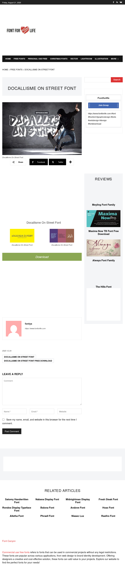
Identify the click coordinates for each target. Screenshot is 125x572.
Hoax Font (108, 507)
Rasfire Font (108, 516)
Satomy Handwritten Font (16, 500)
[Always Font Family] (103, 247)
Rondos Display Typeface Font (16, 509)
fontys (28, 323)
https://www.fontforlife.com (35, 328)
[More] (70, 162)
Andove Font (77, 507)
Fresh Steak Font (108, 499)
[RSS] (117, 2)
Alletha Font (17, 516)
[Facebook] (113, 2)
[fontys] (13, 328)
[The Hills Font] (103, 274)
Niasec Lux (77, 516)
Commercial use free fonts (15, 552)
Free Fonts (16, 69)
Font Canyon (9, 541)
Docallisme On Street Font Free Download (28, 360)
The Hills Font (103, 286)
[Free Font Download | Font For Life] (20, 30)
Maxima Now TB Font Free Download (104, 232)
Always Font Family (103, 260)
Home (5, 69)
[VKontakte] (121, 2)
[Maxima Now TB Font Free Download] (103, 218)
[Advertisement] (84, 29)
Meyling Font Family (103, 204)
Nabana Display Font (47, 499)
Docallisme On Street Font (19, 356)
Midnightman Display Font (78, 500)
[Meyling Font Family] (103, 192)
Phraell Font (47, 516)
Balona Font (47, 507)
